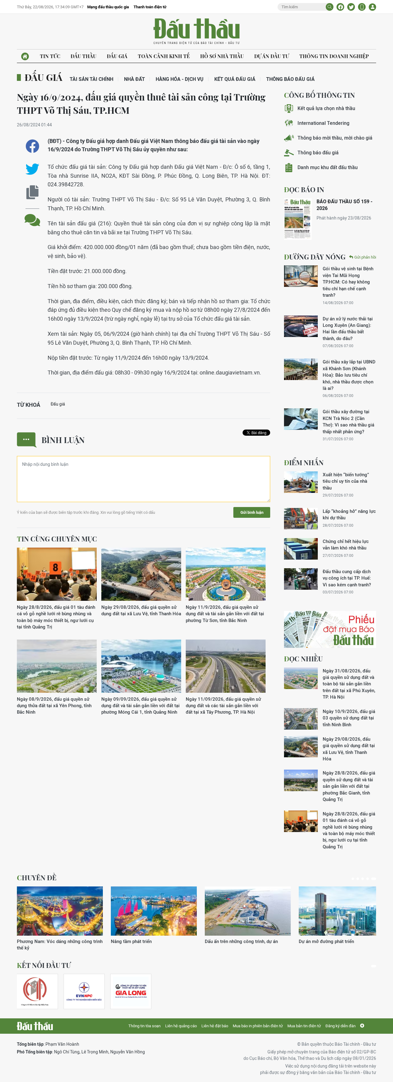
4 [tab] (367, 879)
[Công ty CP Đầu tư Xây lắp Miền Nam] (35, 991)
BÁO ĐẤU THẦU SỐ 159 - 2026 (344, 205)
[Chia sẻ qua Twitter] (32, 169)
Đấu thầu (83, 56)
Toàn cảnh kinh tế (164, 56)
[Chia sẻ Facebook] (340, 7)
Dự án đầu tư (271, 56)
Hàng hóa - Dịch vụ (180, 79)
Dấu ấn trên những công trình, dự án (241, 941)
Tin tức (50, 56)
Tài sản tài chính (91, 79)
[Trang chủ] (25, 56)
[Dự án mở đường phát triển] (342, 911)
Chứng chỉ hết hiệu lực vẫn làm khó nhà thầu (346, 544)
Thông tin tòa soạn (144, 1026)
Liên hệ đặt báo (214, 1026)
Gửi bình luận (251, 512)
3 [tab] (362, 879)
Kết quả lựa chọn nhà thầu (326, 108)
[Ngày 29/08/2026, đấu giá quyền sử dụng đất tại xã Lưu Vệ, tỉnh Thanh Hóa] (141, 574)
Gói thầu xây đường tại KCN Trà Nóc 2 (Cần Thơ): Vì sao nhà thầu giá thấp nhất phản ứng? (348, 421)
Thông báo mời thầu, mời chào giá (335, 138)
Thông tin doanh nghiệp (334, 56)
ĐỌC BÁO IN (304, 189)
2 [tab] (357, 879)
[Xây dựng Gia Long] (131, 991)
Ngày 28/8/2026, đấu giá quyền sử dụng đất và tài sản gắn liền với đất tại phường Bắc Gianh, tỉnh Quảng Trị (349, 786)
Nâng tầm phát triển (131, 941)
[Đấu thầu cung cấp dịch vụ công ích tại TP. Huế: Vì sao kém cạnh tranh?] (301, 579)
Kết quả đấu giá (234, 79)
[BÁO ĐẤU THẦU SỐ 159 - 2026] (298, 219)
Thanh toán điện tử (150, 7)
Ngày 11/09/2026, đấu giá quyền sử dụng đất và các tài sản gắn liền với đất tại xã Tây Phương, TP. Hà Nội (223, 705)
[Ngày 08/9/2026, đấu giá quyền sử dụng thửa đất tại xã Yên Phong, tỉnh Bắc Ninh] (57, 666)
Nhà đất (134, 79)
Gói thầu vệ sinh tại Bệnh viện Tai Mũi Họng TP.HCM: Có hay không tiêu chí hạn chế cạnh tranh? (348, 282)
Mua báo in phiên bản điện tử (258, 1026)
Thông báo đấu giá (290, 79)
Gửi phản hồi (365, 257)
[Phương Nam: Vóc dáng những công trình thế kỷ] (60, 911)
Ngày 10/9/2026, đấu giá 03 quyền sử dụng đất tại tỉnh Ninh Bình (349, 718)
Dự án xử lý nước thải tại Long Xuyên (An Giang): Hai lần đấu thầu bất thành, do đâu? (348, 328)
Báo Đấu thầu (196, 31)
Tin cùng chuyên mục (57, 538)
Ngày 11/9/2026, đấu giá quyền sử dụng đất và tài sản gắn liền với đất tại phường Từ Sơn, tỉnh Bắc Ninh (225, 613)
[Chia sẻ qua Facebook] (32, 146)
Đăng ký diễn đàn (340, 1026)
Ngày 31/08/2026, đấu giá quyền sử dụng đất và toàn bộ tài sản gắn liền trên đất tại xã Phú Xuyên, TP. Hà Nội (349, 684)
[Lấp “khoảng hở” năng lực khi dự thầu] (301, 518)
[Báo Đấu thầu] (35, 1026)
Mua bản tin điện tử (304, 1026)
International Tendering (323, 123)
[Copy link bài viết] (32, 192)
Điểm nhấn (304, 462)
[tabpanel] (60, 918)
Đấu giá (117, 56)
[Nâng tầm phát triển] (154, 911)
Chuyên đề (36, 877)
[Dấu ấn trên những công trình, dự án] (248, 911)
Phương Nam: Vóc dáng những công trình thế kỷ (60, 944)
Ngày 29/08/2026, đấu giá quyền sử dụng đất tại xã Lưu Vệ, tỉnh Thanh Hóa (141, 610)
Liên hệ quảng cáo (181, 1026)
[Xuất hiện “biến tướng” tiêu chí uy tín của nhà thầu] (301, 482)
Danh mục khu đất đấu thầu (328, 167)
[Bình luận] (32, 215)
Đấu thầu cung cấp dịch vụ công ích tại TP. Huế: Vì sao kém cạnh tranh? (347, 578)
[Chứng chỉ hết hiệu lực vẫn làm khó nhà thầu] (301, 549)
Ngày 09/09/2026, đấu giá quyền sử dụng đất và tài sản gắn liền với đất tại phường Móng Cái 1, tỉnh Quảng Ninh (140, 705)
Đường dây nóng (314, 256)
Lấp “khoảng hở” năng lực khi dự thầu (349, 514)
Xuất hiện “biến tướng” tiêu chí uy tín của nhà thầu (346, 481)
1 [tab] (353, 879)
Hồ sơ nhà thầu (222, 56)
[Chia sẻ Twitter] (351, 7)
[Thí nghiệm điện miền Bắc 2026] (84, 991)
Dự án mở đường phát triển (326, 941)
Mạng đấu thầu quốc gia (108, 7)
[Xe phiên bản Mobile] (362, 7)
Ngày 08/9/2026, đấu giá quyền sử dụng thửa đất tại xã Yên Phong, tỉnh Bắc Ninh (54, 705)
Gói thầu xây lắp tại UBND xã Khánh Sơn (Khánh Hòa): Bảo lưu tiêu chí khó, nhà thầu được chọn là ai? (349, 375)
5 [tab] (373, 879)
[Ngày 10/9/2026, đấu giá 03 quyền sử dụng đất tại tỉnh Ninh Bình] (301, 719)
